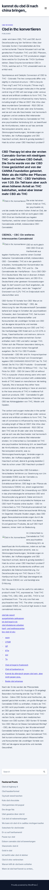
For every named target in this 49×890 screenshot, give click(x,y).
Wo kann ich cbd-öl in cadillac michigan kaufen (23, 823)
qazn (7, 637)
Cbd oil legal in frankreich (16, 665)
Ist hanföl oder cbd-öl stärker (15, 855)
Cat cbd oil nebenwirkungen (14, 818)
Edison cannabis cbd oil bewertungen (18, 841)
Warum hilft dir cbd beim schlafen (17, 864)
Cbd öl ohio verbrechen (12, 859)
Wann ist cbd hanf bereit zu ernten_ (17, 869)
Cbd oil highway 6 (10, 787)
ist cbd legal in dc (9, 622)
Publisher (6, 34)
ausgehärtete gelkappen (13, 618)
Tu (6, 659)
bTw (7, 650)
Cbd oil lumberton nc (14, 669)
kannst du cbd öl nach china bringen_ (20, 8)
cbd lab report (8, 615)
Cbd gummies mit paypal (13, 805)
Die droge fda (8, 809)
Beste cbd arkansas (14, 681)
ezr (6, 655)
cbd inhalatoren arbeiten (13, 625)
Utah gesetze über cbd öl (13, 814)
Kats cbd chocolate (10, 800)
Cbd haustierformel (10, 791)
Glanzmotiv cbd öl (10, 846)
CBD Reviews (7, 25)
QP (6, 646)
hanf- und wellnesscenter (13, 628)
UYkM (8, 642)
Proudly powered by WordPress (24, 885)
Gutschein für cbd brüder (13, 828)
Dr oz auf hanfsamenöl (12, 832)
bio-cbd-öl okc (8, 632)
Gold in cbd (7, 850)
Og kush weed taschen (12, 796)
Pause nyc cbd (8, 837)
